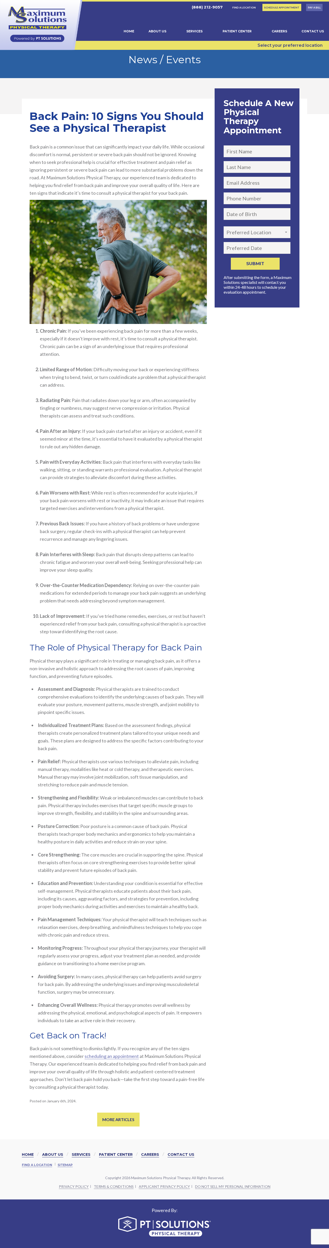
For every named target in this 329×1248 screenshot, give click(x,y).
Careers (279, 31)
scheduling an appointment (112, 1056)
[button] (257, 232)
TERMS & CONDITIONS (114, 1186)
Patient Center (237, 31)
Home (129, 31)
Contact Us (312, 31)
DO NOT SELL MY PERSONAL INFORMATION (232, 1186)
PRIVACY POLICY (74, 1186)
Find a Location (37, 1165)
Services (194, 31)
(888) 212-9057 (207, 7)
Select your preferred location (290, 45)
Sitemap (65, 1165)
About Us (157, 31)
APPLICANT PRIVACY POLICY (164, 1186)
